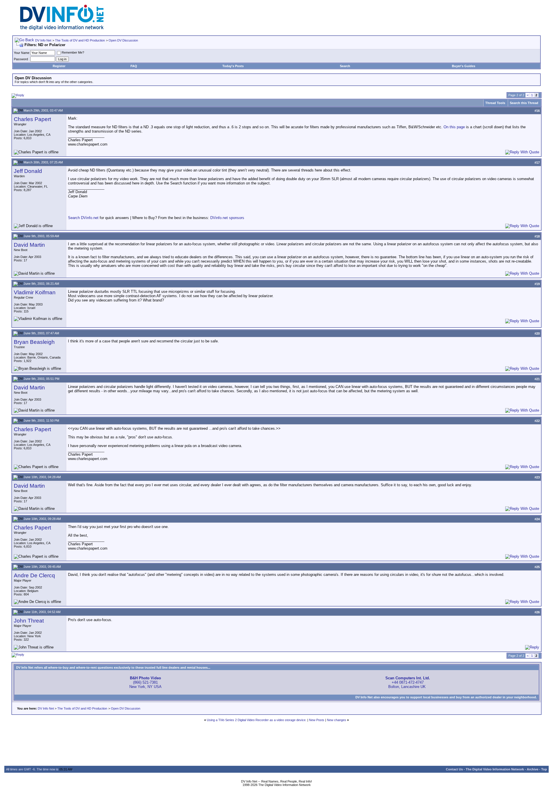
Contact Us (454, 769)
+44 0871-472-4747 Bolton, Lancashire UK (407, 682)
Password (21, 59)
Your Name (21, 52)
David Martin (29, 245)
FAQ (133, 66)
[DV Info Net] (62, 29)
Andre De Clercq (34, 575)
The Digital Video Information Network (495, 769)
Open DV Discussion (123, 40)
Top (544, 769)
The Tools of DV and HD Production (80, 40)
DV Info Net (43, 40)
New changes (336, 720)
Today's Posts (233, 66)
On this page (454, 127)
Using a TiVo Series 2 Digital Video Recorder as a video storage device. (256, 720)
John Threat (29, 621)
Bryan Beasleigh (34, 342)
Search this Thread (524, 103)
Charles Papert (32, 119)
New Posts (316, 720)
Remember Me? (73, 52)
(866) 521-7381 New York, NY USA (145, 682)
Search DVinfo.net (83, 218)
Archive (532, 769)
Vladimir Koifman (35, 292)
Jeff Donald (28, 171)
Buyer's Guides (463, 66)
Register (59, 66)
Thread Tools (495, 103)
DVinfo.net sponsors (227, 218)
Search (345, 66)
